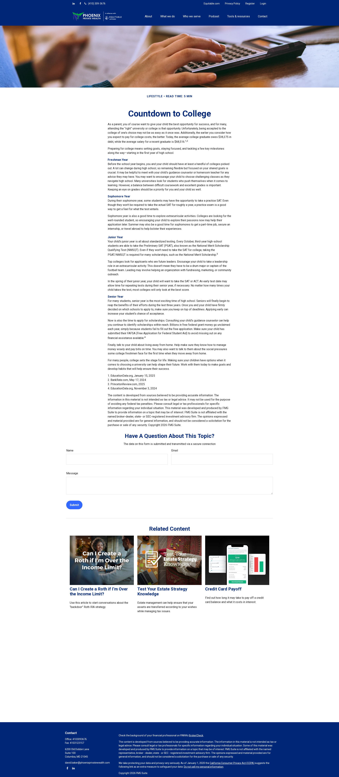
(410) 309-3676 (96, 3)
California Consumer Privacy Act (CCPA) (232, 763)
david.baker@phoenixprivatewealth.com (87, 762)
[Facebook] (80, 3)
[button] (148, 16)
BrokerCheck (196, 735)
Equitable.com (212, 3)
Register (250, 3)
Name (69, 450)
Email (174, 450)
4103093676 (80, 739)
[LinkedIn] (73, 3)
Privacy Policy (232, 3)
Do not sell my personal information (203, 766)
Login (263, 3)
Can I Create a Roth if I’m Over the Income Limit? (99, 591)
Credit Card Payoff (223, 589)
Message (72, 473)
